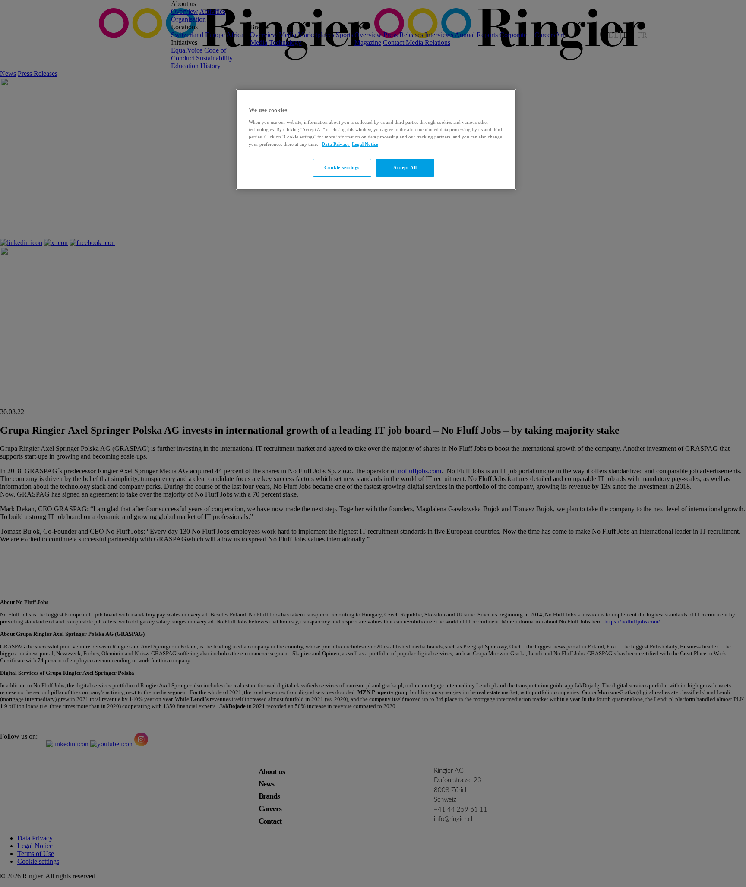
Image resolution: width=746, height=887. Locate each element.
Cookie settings (342, 167)
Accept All (405, 167)
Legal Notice (365, 144)
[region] (376, 140)
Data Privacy (336, 144)
